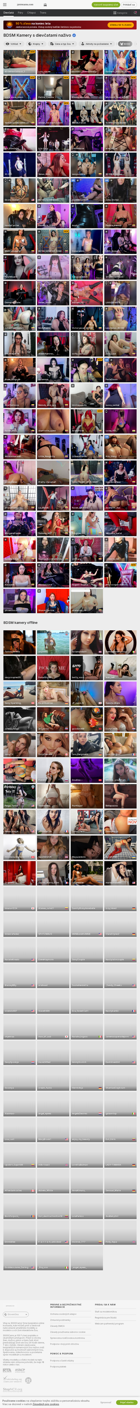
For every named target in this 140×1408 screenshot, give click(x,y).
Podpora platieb (58, 1367)
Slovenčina (13, 1314)
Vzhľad (14, 44)
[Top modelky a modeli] (45, 4)
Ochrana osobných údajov (63, 1314)
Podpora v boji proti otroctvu (64, 1344)
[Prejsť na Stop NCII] (13, 1390)
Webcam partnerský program (109, 1324)
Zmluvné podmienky (60, 1320)
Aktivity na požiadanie (97, 44)
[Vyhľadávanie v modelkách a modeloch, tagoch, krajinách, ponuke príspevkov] (135, 12)
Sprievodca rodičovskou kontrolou (67, 1338)
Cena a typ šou (63, 44)
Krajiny (36, 44)
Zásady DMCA (57, 1326)
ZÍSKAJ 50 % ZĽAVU (120, 25)
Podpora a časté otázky (62, 1361)
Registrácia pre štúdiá (105, 1318)
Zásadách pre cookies (46, 1404)
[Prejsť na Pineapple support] (28, 1380)
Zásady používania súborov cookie (67, 1332)
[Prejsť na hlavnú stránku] (25, 4)
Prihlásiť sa (129, 4)
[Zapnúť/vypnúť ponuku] (5, 4)
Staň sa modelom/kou (106, 1312)
